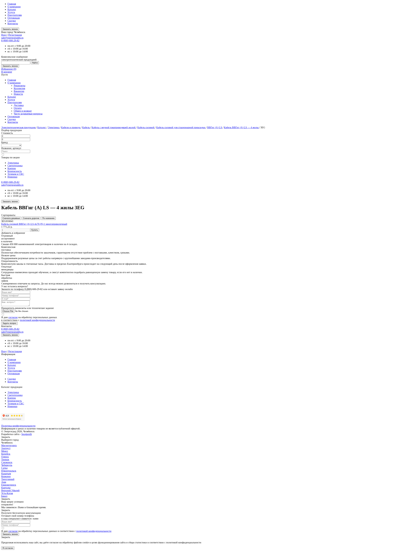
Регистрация (15, 35)
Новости (18, 94)
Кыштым (6, 473)
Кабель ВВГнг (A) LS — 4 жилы (241, 127)
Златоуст (5, 448)
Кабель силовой (146, 127)
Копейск (5, 454)
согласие (13, 317)
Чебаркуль (6, 465)
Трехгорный (7, 479)
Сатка (4, 468)
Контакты (13, 23)
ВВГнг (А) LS (215, 127)
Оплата (18, 108)
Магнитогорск (9, 445)
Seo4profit (26, 434)
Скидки (12, 20)
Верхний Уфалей (10, 490)
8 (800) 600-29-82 (10, 40)
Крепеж (12, 168)
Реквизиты (19, 85)
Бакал (4, 496)
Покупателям (15, 15)
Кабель (86, 127)
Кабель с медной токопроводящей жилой (114, 127)
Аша (3, 482)
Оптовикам (14, 18)
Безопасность (15, 171)
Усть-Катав (7, 493)
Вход (4, 35)
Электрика (54, 127)
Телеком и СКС (16, 174)
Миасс (4, 451)
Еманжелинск (8, 484)
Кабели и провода (71, 127)
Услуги (11, 12)
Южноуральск (8, 470)
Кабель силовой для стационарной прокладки (181, 127)
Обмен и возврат (23, 111)
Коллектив (19, 88)
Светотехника (15, 165)
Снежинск (6, 462)
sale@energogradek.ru (12, 185)
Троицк (5, 459)
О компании (14, 6)
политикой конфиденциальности (37, 320)
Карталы (5, 487)
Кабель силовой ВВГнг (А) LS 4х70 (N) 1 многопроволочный (34, 224)
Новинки (12, 176)
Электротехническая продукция (18, 127)
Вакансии (19, 91)
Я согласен (7, 548)
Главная (12, 4)
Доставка (19, 105)
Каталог (12, 9)
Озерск (5, 456)
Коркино (6, 476)
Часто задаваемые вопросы (28, 113)
